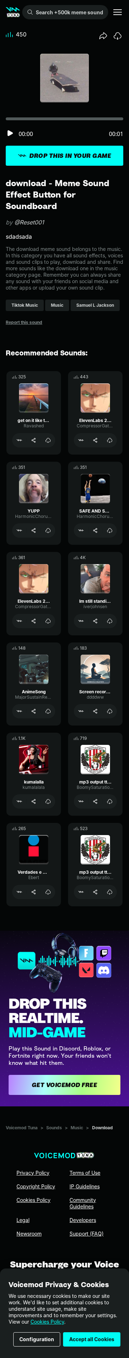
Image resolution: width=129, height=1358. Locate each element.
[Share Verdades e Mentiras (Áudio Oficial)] (34, 892)
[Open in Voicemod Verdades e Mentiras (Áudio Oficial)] (19, 892)
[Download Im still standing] (109, 621)
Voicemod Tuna (22, 1127)
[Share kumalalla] (34, 801)
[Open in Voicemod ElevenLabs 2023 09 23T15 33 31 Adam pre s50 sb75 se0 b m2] (81, 440)
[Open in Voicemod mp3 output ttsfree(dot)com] (81, 801)
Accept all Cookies (91, 1339)
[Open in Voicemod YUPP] (19, 530)
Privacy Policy (32, 1173)
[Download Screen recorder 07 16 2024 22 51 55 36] (109, 711)
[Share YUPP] (34, 530)
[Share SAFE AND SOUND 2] (95, 530)
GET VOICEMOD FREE (64, 1084)
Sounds (54, 1127)
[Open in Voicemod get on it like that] (19, 440)
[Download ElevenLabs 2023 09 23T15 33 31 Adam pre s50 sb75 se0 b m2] (109, 440)
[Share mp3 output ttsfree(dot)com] (95, 801)
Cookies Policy (47, 1322)
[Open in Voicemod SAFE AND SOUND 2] (81, 530)
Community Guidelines (83, 1203)
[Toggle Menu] (117, 12)
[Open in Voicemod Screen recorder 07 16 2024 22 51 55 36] (81, 711)
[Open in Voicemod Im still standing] (81, 621)
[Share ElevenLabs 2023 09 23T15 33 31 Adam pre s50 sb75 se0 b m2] (95, 440)
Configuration (36, 1339)
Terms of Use (85, 1173)
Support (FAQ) (87, 1234)
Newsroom (29, 1234)
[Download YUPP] (48, 530)
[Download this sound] (117, 36)
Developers (83, 1220)
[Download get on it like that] (48, 440)
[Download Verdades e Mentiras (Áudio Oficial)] (48, 892)
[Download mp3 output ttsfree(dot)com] (109, 801)
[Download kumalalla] (48, 801)
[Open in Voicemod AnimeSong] (19, 711)
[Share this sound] (103, 36)
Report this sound (24, 322)
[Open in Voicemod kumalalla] (19, 801)
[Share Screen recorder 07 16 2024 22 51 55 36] (95, 711)
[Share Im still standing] (95, 621)
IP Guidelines (85, 1186)
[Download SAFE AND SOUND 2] (109, 530)
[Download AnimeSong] (48, 711)
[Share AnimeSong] (34, 711)
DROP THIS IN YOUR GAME (70, 155)
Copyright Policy (35, 1186)
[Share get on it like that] (34, 440)
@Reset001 (29, 222)
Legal (22, 1220)
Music (77, 1127)
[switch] (10, 134)
